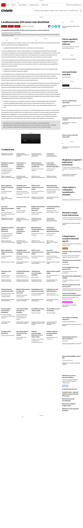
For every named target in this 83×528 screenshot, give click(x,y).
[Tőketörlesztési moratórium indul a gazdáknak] (38, 265)
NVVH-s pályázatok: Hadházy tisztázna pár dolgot (7, 187)
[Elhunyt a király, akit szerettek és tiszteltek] (53, 179)
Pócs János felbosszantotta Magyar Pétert (7, 208)
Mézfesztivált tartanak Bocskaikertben (68, 399)
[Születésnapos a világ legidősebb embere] (53, 283)
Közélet (56, 10)
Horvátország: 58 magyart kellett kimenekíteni (6, 310)
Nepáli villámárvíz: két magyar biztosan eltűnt (37, 290)
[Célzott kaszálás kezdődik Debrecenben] (72, 93)
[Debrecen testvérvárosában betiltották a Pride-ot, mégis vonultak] (38, 325)
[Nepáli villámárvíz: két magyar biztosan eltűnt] (38, 283)
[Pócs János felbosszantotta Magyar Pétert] (8, 200)
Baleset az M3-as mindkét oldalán (53, 272)
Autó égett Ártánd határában (69, 73)
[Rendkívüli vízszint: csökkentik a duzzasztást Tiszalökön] (23, 179)
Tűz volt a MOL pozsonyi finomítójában (53, 309)
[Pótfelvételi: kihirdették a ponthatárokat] (53, 200)
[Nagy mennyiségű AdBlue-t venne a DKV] (72, 348)
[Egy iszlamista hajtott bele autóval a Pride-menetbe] (23, 325)
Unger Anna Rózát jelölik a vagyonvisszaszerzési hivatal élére (71, 294)
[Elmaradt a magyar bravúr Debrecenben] (72, 204)
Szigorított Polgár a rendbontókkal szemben (71, 252)
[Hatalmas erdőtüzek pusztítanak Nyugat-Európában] (53, 325)
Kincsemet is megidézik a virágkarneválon (69, 404)
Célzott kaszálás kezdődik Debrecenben (69, 101)
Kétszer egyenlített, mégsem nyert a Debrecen (70, 41)
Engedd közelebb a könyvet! (69, 389)
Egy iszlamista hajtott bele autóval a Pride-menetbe (22, 333)
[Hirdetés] (41, 2)
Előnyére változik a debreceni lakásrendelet (70, 136)
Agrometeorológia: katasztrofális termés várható (71, 285)
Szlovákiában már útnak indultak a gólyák (37, 309)
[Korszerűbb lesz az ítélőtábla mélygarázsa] (72, 309)
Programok (61, 10)
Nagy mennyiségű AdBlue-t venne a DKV (71, 357)
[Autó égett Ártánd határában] (72, 64)
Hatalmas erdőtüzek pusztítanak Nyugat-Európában (52, 333)
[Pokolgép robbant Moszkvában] (8, 325)
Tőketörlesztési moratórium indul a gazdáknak (36, 273)
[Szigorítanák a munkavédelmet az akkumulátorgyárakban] (53, 157)
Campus (42, 10)
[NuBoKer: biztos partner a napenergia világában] (72, 367)
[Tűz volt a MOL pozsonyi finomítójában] (53, 303)
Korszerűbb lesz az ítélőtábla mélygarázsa (70, 318)
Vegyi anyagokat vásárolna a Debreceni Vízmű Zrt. (69, 337)
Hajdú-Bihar (46, 12)
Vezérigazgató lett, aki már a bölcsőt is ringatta (72, 118)
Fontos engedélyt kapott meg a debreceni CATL (70, 268)
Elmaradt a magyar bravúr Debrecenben (70, 214)
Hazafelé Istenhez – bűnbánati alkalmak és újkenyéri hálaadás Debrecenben (70, 394)
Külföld (11, 26)
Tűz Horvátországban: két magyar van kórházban (22, 310)
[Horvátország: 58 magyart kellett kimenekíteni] (8, 303)
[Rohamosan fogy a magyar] (23, 200)
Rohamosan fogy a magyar (21, 207)
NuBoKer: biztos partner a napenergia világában (69, 376)
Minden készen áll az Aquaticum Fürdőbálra (70, 409)
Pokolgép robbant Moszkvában (6, 332)
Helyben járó (36, 12)
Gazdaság (52, 10)
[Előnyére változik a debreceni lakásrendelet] (72, 127)
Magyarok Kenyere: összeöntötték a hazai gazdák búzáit (37, 164)
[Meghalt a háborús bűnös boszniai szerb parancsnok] (38, 200)
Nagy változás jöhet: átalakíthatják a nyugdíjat (71, 277)
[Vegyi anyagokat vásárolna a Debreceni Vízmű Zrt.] (72, 329)
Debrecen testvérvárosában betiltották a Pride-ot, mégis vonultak (37, 334)
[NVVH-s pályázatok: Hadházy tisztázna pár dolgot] (8, 179)
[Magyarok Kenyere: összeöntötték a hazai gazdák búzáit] (38, 157)
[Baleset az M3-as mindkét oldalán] (53, 265)
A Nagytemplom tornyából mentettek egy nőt (70, 238)
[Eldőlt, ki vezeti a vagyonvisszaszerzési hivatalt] (38, 179)
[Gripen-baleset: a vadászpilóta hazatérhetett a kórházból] (23, 157)
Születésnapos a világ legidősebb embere (52, 290)
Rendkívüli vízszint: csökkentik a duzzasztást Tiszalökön (23, 187)
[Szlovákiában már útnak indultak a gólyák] (38, 303)
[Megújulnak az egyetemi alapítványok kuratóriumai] (8, 157)
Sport (68, 10)
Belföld (4, 26)
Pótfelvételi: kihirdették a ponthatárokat (53, 207)
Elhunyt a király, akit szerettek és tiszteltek (53, 186)
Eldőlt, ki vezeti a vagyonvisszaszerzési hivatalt (37, 187)
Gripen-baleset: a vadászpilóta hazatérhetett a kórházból (21, 165)
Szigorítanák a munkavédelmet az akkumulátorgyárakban (53, 164)
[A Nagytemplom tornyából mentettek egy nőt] (72, 228)
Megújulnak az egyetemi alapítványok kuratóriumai (7, 164)
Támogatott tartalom (72, 12)
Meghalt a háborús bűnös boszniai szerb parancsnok (38, 208)
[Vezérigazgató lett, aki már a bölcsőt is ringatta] (72, 110)
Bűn (65, 10)
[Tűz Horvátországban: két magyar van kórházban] (23, 303)
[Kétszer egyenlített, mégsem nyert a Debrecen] (72, 31)
